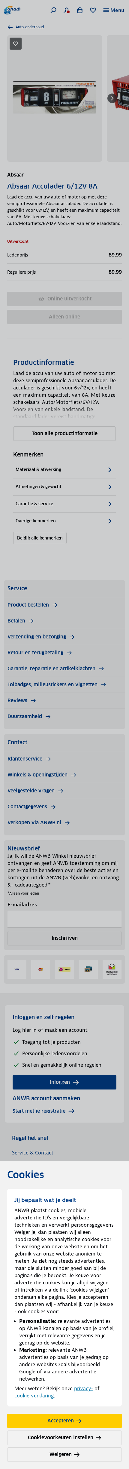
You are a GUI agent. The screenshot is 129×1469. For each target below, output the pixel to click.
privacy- (83, 1388)
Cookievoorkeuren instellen (60, 1437)
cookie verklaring (34, 1395)
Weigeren (61, 1454)
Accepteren (60, 1421)
